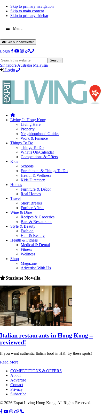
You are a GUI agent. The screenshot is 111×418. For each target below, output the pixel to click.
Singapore (8, 65)
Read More (9, 362)
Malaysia (40, 65)
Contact (16, 385)
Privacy (16, 389)
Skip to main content (27, 11)
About (15, 375)
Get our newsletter (19, 42)
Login (5, 51)
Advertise (18, 380)
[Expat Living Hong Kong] (51, 106)
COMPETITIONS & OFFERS (36, 371)
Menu (17, 28)
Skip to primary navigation (32, 6)
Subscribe (18, 394)
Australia (24, 65)
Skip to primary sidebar (29, 15)
